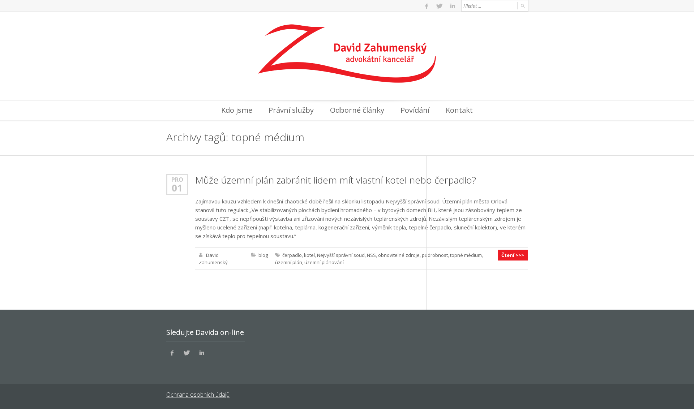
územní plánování (324, 262)
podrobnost (435, 255)
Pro (177, 179)
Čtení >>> (512, 255)
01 (177, 188)
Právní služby (291, 110)
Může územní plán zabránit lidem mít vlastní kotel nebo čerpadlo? (335, 179)
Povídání (414, 110)
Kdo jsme (236, 110)
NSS (371, 255)
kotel (309, 255)
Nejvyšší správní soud (341, 255)
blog (263, 255)
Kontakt (459, 110)
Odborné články (357, 110)
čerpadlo (292, 255)
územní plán (288, 262)
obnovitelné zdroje (399, 255)
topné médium (466, 255)
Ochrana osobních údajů (198, 395)
